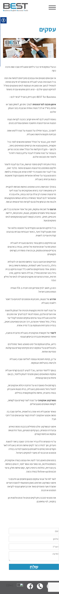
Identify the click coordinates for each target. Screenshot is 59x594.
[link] (15, 10)
